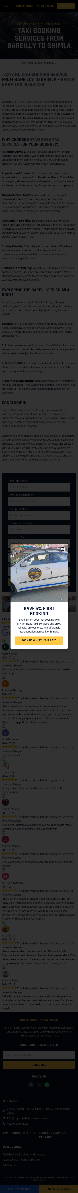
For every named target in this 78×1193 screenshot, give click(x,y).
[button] (62, 549)
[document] (39, 596)
